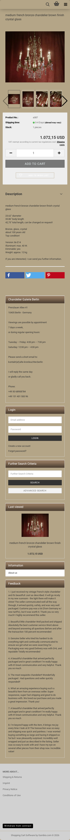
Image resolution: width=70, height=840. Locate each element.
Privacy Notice (10, 789)
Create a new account (19, 446)
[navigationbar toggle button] (65, 4)
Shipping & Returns (12, 777)
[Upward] (9, 835)
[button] (64, 100)
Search (35, 482)
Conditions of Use (12, 795)
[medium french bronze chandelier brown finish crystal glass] (35, 56)
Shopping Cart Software (23, 835)
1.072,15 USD (35, 553)
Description (13, 194)
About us (12, 572)
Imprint (6, 783)
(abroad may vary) (53, 122)
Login (35, 438)
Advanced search (35, 490)
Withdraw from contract (17, 826)
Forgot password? (17, 451)
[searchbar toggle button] (47, 4)
